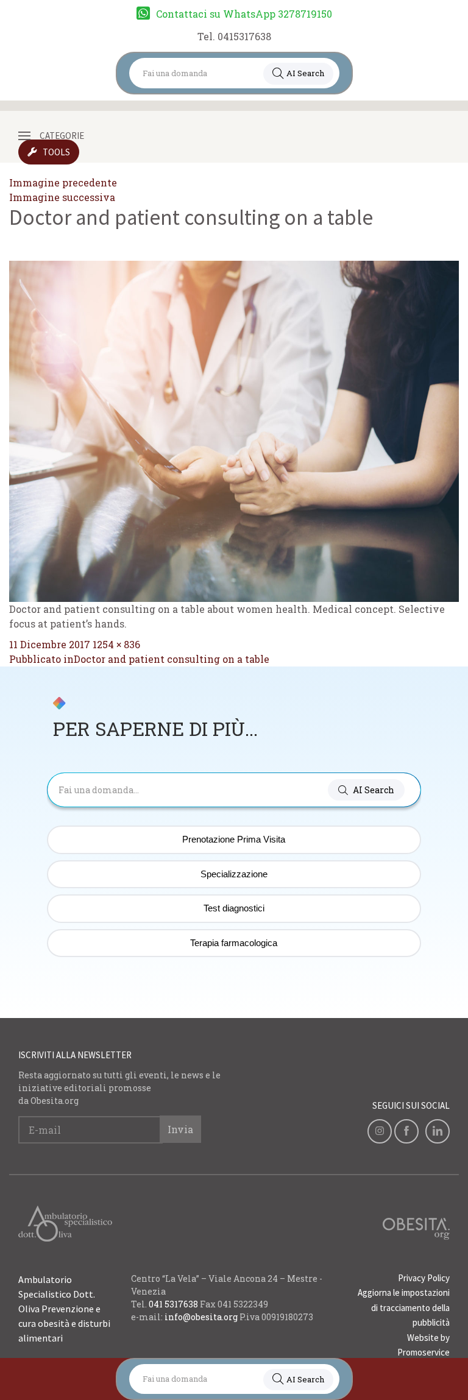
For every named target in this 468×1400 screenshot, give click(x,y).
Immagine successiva (62, 197)
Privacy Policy (424, 1278)
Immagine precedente (63, 182)
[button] (366, 790)
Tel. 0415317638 (234, 36)
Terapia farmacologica (233, 943)
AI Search (305, 73)
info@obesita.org (201, 1317)
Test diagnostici (234, 908)
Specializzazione (234, 874)
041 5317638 (173, 1304)
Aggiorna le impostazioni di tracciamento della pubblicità (404, 1307)
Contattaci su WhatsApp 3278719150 (244, 13)
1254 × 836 (116, 644)
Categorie (62, 135)
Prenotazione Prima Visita (233, 839)
